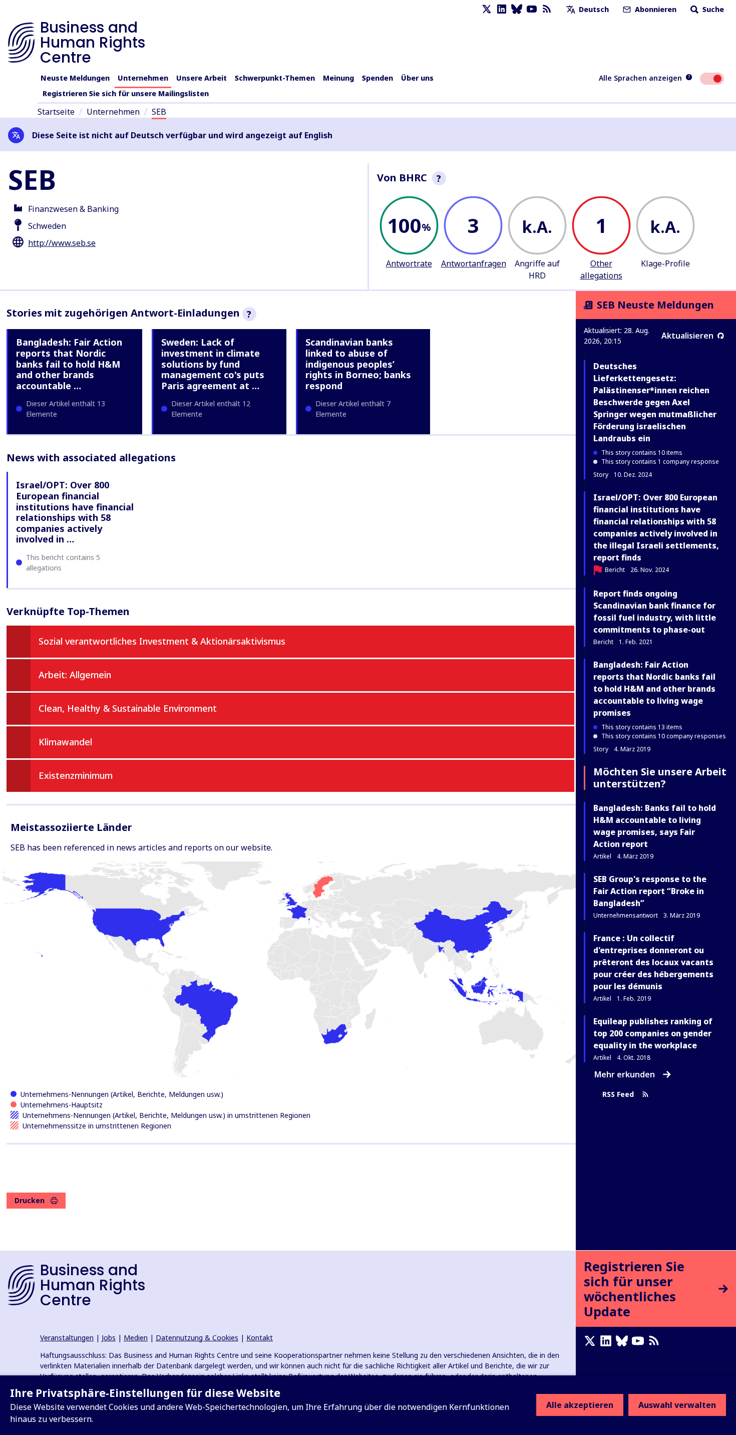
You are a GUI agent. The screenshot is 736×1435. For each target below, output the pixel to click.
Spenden (377, 78)
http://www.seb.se (62, 242)
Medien (136, 1337)
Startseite (56, 111)
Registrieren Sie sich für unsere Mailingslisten (126, 93)
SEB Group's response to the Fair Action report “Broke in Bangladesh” (649, 891)
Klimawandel (65, 742)
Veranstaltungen (67, 1337)
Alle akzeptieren (579, 1404)
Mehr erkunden (624, 1074)
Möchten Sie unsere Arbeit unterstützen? (659, 777)
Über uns (417, 78)
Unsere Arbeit (201, 78)
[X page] (487, 9)
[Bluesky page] (517, 9)
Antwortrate (409, 263)
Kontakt (259, 1337)
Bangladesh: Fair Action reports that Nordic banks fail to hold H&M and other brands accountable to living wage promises (654, 688)
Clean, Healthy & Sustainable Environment (128, 708)
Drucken (30, 1200)
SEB (159, 111)
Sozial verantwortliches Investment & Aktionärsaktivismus (162, 641)
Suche (712, 9)
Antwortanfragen (473, 263)
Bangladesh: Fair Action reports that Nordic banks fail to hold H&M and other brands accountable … (69, 363)
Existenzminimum (76, 775)
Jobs (109, 1337)
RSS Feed (618, 1094)
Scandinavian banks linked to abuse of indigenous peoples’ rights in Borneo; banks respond (358, 363)
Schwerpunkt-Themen (275, 78)
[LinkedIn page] (502, 9)
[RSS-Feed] (547, 9)
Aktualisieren (687, 335)
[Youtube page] (532, 9)
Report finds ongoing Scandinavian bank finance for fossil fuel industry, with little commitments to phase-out (654, 611)
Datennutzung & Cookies (197, 1337)
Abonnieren (654, 9)
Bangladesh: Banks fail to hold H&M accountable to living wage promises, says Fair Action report (654, 825)
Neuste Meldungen (75, 78)
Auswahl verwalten (677, 1404)
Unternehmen (143, 78)
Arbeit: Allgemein (75, 675)
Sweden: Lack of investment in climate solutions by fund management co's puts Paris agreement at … (212, 363)
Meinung (338, 78)
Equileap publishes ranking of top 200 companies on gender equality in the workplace (652, 1033)
